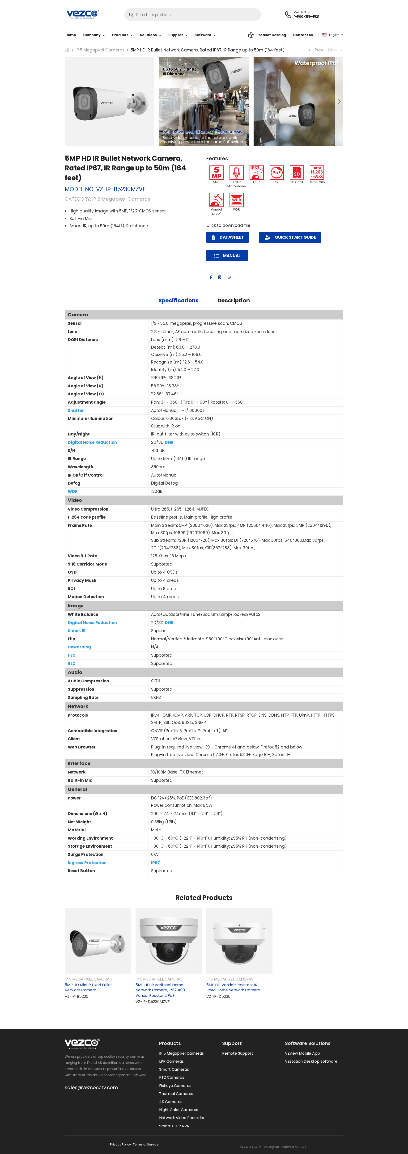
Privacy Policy (120, 1144)
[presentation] (339, 101)
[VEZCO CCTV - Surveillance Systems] (83, 15)
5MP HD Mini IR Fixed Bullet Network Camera (88, 987)
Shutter (76, 410)
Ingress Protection (87, 863)
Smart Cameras (174, 1069)
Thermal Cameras (176, 1093)
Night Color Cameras (178, 1110)
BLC (72, 663)
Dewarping (79, 647)
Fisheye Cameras (175, 1085)
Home (70, 35)
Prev (317, 50)
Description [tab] (233, 300)
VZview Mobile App (302, 1053)
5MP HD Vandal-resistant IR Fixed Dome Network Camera (233, 987)
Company (92, 35)
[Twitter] (219, 277)
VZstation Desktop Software (311, 1061)
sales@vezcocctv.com (91, 1087)
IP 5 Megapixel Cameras (100, 50)
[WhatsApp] (229, 277)
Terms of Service (146, 1144)
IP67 (155, 863)
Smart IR (77, 631)
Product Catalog (271, 35)
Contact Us (303, 35)
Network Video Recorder (182, 1118)
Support (175, 35)
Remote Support (237, 1053)
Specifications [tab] (178, 300)
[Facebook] (211, 277)
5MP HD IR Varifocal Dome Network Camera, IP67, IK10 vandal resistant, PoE (160, 990)
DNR (169, 442)
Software (203, 35)
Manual (231, 255)
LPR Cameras (171, 1061)
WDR (73, 491)
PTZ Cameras (171, 1077)
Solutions (148, 35)
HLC (72, 655)
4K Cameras (170, 1101)
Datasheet (231, 237)
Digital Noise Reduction (92, 442)
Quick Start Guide (295, 237)
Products (120, 35)
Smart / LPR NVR (174, 1126)
